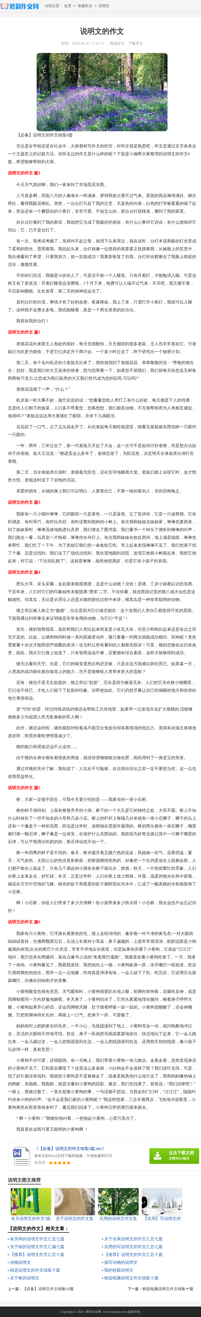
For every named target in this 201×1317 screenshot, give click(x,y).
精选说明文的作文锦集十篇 (35, 1270)
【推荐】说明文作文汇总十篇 (37, 1254)
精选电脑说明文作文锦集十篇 (131, 1278)
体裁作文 (85, 6)
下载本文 (135, 43)
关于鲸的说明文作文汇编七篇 (37, 1246)
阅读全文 (117, 43)
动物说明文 (20, 1262)
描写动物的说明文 (121, 1262)
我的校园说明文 (118, 1270)
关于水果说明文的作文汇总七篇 (133, 1239)
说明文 (104, 6)
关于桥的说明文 (24, 1278)
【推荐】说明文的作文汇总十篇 (133, 1254)
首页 (67, 6)
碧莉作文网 (93, 1312)
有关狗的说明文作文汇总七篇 (37, 1239)
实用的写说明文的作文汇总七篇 (133, 1246)
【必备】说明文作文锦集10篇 (48, 1289)
